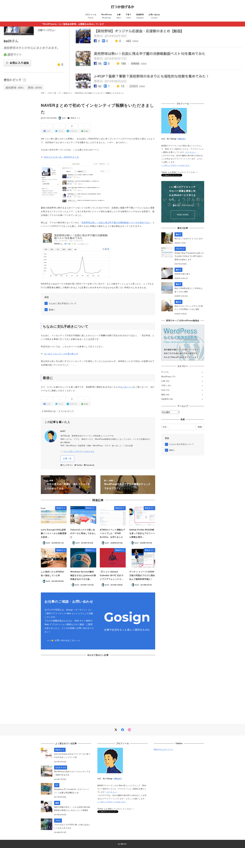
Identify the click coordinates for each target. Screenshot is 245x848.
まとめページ (126, 386)
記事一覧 (67, 458)
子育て (164, 385)
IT (162, 372)
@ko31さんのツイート (163, 749)
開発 (163, 394)
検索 (200, 426)
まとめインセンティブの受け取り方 (61, 353)
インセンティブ (66, 411)
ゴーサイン (190, 152)
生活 (163, 390)
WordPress (166, 376)
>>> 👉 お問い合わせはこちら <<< (63, 640)
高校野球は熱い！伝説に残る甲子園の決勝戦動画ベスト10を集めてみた (116, 222)
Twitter (79, 465)
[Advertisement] (98, 689)
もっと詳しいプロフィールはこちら (79, 451)
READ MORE (183, 212)
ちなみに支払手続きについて (63, 303)
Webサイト (75, 118)
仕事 (163, 381)
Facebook (90, 465)
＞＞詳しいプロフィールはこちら (175, 165)
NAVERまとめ (50, 411)
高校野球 (165, 399)
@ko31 (181, 138)
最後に (52, 309)
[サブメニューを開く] (202, 372)
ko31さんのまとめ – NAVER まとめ (61, 157)
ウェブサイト (67, 465)
